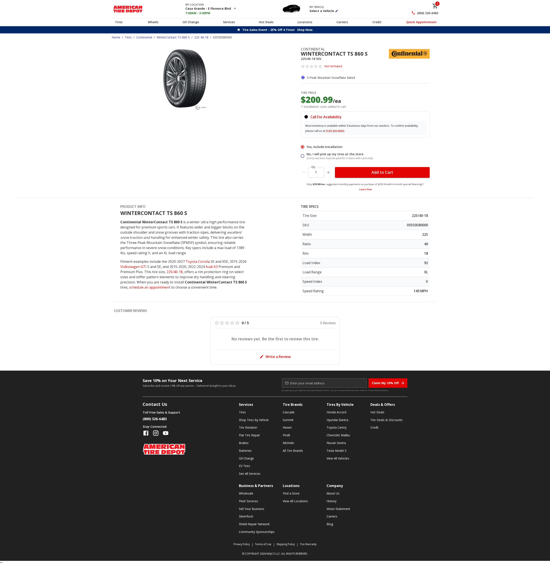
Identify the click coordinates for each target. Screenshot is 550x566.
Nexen (287, 427)
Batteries (245, 451)
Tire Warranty (308, 544)
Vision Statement (338, 509)
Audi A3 (212, 266)
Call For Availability (326, 116)
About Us (333, 493)
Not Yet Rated (333, 66)
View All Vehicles (338, 458)
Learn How (365, 189)
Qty (313, 167)
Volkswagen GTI (133, 266)
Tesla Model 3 (336, 451)
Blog (330, 524)
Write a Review (278, 356)
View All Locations (295, 501)
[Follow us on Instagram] (156, 433)
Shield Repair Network (254, 524)
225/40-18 (175, 271)
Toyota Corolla (198, 261)
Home (116, 37)
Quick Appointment (421, 22)
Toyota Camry (337, 427)
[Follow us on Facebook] (146, 433)
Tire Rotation (248, 427)
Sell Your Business (251, 509)
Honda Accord (336, 412)
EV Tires (244, 466)
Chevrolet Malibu (338, 435)
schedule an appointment (149, 287)
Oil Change (191, 22)
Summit (288, 420)
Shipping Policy (286, 544)
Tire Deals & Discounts (386, 420)
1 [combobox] (316, 172)
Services (229, 22)
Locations (305, 22)
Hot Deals (266, 22)
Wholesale (246, 493)
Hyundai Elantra (337, 420)
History (331, 501)
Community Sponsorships (257, 532)
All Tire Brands (293, 451)
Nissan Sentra (336, 443)
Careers (342, 22)
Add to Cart (382, 172)
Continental (144, 37)
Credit (377, 22)
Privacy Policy (373, 390)
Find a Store (291, 493)
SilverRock (246, 516)
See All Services (249, 474)
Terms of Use (263, 544)
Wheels (153, 22)
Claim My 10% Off (385, 383)
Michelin (288, 443)
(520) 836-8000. (335, 131)
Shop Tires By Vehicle (254, 420)
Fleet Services (248, 501)
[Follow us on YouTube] (165, 433)
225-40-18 (201, 37)
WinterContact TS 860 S (173, 37)
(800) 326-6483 (427, 13)
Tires (118, 22)
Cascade (289, 412)
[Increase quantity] (328, 172)
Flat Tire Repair (249, 435)
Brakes (244, 443)
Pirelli (286, 435)
